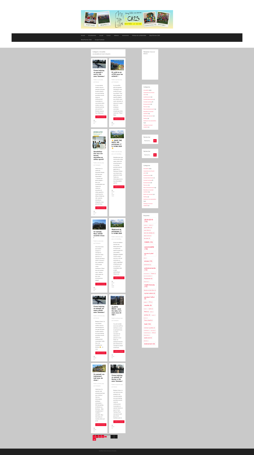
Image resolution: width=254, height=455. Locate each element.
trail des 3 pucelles (149, 328)
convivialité (149, 247)
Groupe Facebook (99, 39)
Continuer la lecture (100, 116)
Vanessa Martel (147, 335)
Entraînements (92, 35)
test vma (146, 317)
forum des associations (148, 275)
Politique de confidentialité (139, 35)
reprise (151, 308)
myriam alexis (149, 293)
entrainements (150, 269)
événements (125, 35)
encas (148, 261)
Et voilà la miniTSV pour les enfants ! (117, 74)
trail (147, 324)
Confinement (146, 97)
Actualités (146, 90)
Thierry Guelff (148, 320)
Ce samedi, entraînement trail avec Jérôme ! (99, 377)
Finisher (153, 273)
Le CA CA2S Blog (117, 154)
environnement (147, 273)
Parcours (145, 106)
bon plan (147, 238)
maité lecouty (149, 285)
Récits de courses (148, 116)
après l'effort (148, 227)
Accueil (83, 35)
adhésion (151, 225)
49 (94, 439)
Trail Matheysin (147, 330)
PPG (150, 302)
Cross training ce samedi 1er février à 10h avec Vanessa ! (117, 378)
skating (151, 311)
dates (145, 258)
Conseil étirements (148, 99)
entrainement (147, 264)
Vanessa (97, 82)
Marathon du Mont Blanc (150, 290)
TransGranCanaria (147, 332)
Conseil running (147, 102)
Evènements (146, 104)
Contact (108, 35)
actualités (146, 225)
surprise (153, 315)
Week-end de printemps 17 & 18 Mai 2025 (117, 231)
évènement (149, 344)
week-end (148, 338)
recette (148, 305)
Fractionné (148, 278)
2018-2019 (148, 220)
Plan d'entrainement (148, 109)
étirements (146, 340)
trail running (153, 330)
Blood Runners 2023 (154, 35)
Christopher (116, 82)
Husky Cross (146, 281)
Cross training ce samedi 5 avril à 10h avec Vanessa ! (99, 73)
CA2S (148, 242)
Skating (145, 118)
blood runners (147, 235)
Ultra (154, 332)
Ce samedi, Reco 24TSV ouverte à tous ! (99, 234)
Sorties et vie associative (149, 120)
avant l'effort (147, 230)
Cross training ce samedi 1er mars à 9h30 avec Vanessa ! (99, 309)
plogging (146, 302)
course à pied (148, 254)
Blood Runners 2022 (86, 39)
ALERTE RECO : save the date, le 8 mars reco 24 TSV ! (116, 311)
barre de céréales (149, 233)
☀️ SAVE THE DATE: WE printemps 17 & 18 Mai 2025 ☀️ (117, 144)
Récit (146, 311)
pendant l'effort (149, 298)
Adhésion (116, 35)
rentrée (145, 308)
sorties (147, 315)
